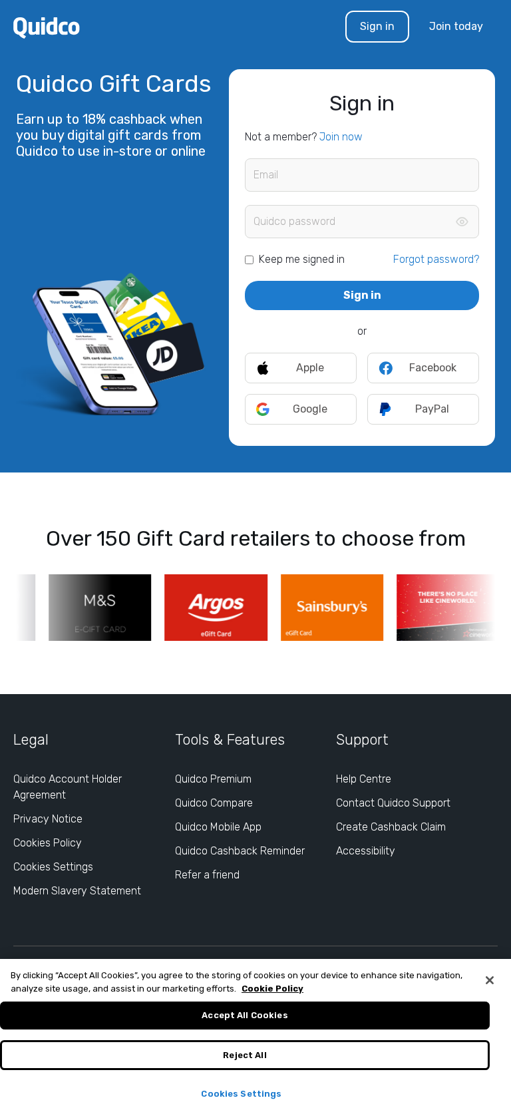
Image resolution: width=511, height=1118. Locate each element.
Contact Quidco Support (393, 803)
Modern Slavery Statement (77, 890)
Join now (341, 136)
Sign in (377, 26)
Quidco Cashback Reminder (240, 850)
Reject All (244, 1055)
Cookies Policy (47, 843)
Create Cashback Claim (391, 827)
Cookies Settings (53, 866)
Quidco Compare (214, 803)
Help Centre (363, 779)
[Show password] (461, 221)
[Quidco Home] (46, 27)
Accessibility (365, 850)
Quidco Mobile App (218, 827)
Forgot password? (436, 259)
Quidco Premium (213, 779)
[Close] (489, 980)
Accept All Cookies (244, 1015)
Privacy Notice (48, 819)
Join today (456, 26)
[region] (255, 1038)
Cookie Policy (272, 989)
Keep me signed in (302, 259)
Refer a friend (207, 874)
